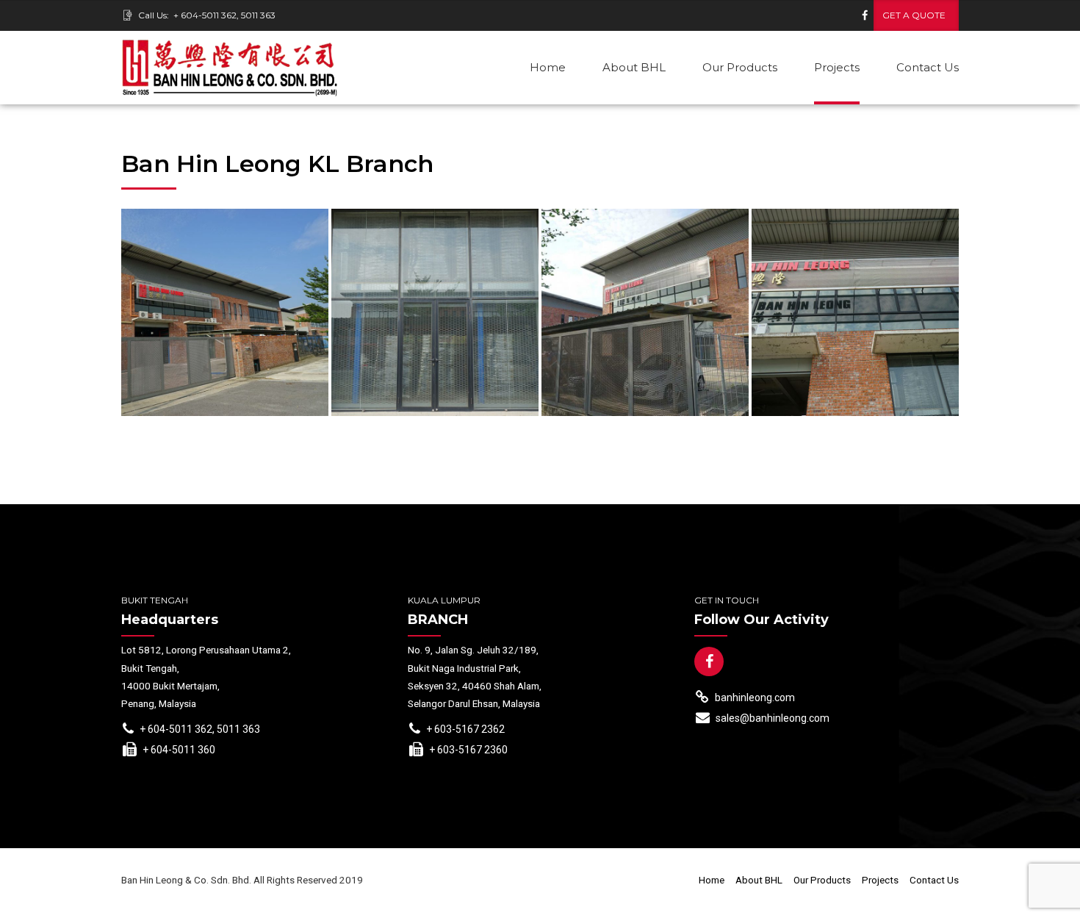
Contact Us (927, 67)
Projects (837, 67)
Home (548, 67)
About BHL (634, 67)
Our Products (739, 67)
